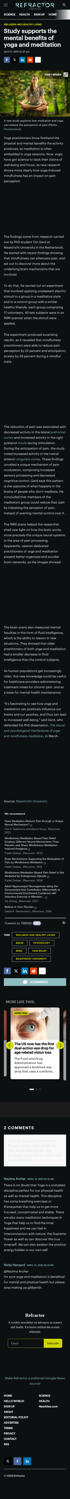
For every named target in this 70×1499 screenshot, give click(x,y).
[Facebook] (7, 60)
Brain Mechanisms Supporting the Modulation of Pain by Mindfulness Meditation (34, 860)
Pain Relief (39, 950)
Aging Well (21, 1013)
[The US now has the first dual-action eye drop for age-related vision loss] (35, 1023)
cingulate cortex (28, 459)
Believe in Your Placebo (19, 906)
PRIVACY (9, 1433)
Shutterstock (12, 129)
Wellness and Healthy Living (23, 24)
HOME (53, 14)
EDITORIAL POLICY (16, 1417)
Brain (19, 943)
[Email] (38, 60)
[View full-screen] (65, 74)
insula (22, 443)
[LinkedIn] (22, 60)
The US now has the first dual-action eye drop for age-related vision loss (34, 1048)
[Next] (60, 1045)
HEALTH (24, 14)
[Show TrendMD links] (63, 922)
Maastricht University (31, 801)
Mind (19, 950)
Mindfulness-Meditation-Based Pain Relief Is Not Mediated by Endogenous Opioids (34, 874)
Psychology (41, 943)
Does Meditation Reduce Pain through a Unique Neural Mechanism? (34, 822)
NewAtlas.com (48, 1406)
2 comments (39, 982)
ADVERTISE (11, 1422)
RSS (6, 1444)
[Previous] (10, 1045)
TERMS (8, 1428)
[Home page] (35, 6)
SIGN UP (39, 14)
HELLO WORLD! (14, 1401)
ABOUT (8, 1412)
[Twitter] (15, 60)
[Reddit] (30, 60)
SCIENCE (9, 14)
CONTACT (10, 1439)
